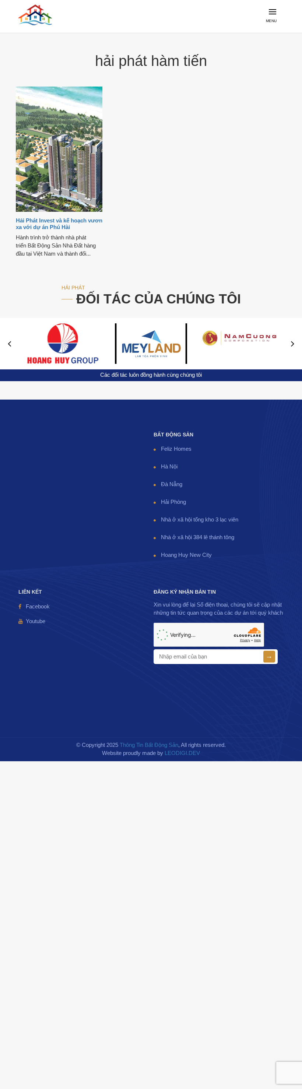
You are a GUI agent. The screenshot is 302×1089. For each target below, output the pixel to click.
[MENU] (275, 28)
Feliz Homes (176, 449)
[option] (62, 343)
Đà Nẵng (171, 484)
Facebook (38, 607)
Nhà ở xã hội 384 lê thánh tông (197, 537)
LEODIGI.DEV (182, 753)
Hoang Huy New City (186, 555)
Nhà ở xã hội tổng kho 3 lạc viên (199, 520)
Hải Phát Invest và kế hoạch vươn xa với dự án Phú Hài (59, 224)
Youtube (35, 621)
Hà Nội (169, 467)
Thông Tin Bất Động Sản (149, 745)
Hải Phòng (173, 502)
